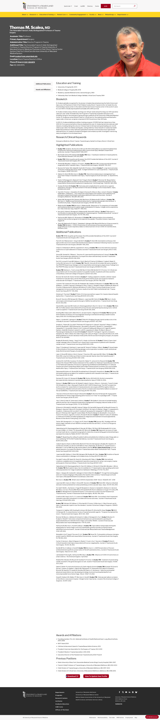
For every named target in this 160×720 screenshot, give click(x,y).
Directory (89, 6)
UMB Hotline (120, 717)
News (100, 14)
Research (33, 14)
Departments (121, 14)
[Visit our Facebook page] (119, 692)
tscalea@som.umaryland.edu (26, 56)
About (24, 14)
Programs (58, 695)
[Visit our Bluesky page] (136, 692)
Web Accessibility (103, 717)
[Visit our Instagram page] (133, 692)
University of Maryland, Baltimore (86, 692)
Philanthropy (109, 14)
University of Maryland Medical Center (87, 694)
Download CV (73, 676)
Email (76, 6)
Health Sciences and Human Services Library (89, 699)
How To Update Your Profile (96, 676)
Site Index (112, 717)
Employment (129, 717)
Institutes (58, 701)
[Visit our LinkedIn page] (129, 692)
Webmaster (92, 717)
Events (97, 6)
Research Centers (61, 698)
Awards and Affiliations (43, 89)
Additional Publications (43, 84)
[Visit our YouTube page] (126, 692)
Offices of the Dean (62, 710)
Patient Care (61, 14)
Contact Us (118, 704)
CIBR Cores (59, 707)
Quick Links (67, 6)
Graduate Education (62, 704)
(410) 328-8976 (29, 62)
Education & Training (47, 14)
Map (136, 717)
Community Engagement (77, 14)
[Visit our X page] (123, 692)
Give (105, 6)
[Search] (134, 6)
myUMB (82, 6)
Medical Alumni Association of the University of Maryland (93, 697)
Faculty (92, 14)
